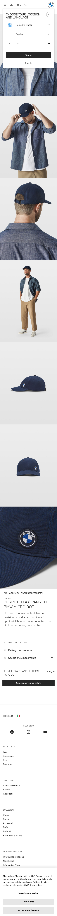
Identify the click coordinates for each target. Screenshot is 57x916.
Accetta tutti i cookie (28, 910)
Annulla (28, 63)
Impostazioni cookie (28, 893)
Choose (28, 55)
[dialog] (28, 458)
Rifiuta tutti (28, 901)
